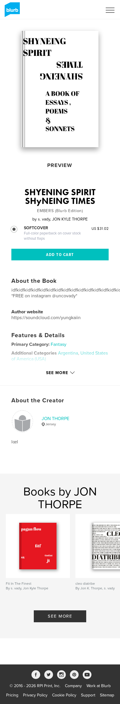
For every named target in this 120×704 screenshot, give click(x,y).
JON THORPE (55, 419)
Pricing (12, 695)
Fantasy (58, 344)
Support (88, 695)
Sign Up (87, 10)
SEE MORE (60, 616)
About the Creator (37, 400)
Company (73, 685)
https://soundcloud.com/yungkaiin (46, 318)
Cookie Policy (64, 695)
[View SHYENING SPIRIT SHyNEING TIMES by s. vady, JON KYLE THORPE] (60, 89)
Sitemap (107, 695)
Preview (59, 165)
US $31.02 (100, 228)
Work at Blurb (99, 685)
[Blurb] (11, 11)
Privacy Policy (35, 695)
